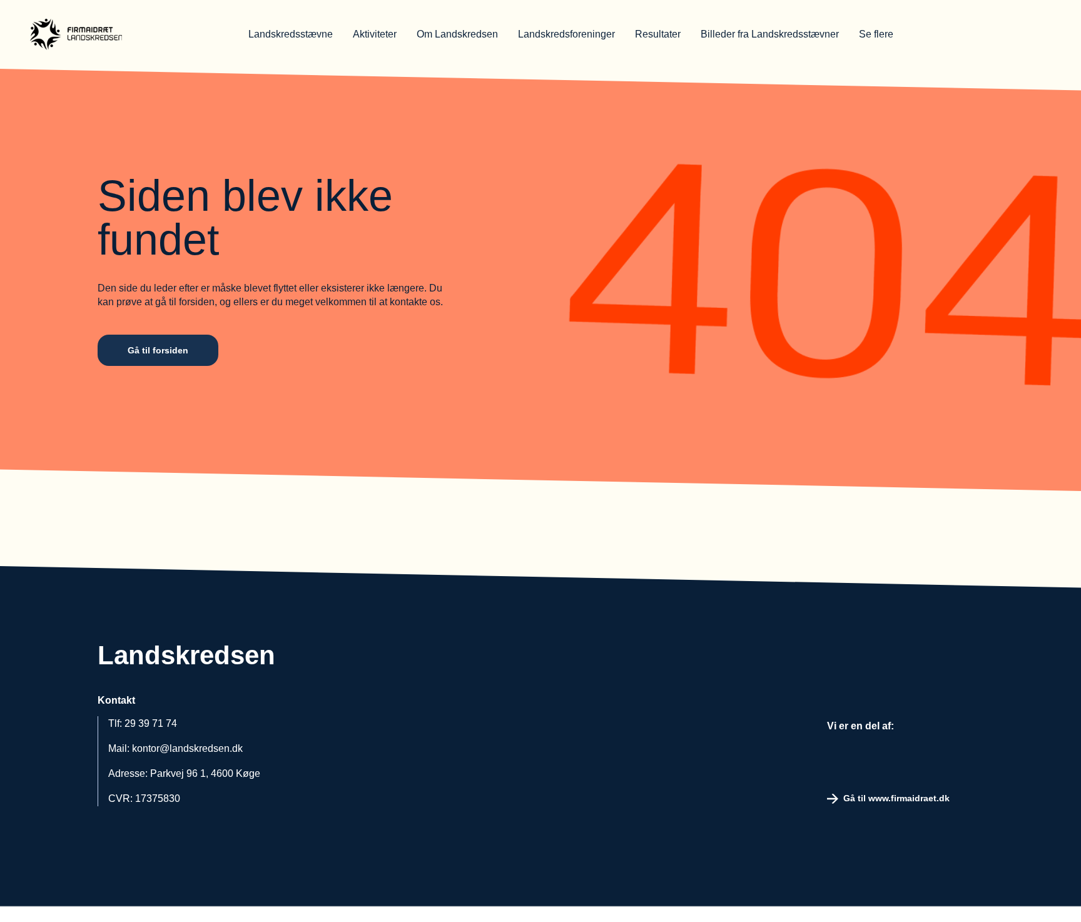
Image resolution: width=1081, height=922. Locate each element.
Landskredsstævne (290, 34)
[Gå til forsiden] (111, 34)
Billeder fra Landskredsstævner (770, 34)
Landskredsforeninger (566, 34)
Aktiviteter (375, 34)
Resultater (658, 34)
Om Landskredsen (457, 34)
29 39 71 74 (150, 723)
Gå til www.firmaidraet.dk (896, 798)
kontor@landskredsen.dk (187, 748)
